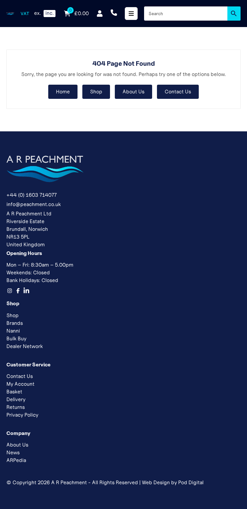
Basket (14, 392)
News (13, 452)
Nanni (13, 331)
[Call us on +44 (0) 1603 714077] (114, 13)
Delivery (15, 399)
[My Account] (99, 13)
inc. (49, 13)
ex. (37, 13)
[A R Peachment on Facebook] (18, 290)
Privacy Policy (22, 415)
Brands (14, 323)
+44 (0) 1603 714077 (31, 195)
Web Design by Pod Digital (173, 482)
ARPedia (16, 460)
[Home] (10, 13)
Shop (96, 92)
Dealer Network (24, 346)
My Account (20, 384)
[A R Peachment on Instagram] (9, 290)
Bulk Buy (16, 338)
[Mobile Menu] (131, 13)
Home (63, 92)
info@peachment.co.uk (33, 204)
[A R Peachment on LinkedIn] (26, 290)
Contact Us (178, 92)
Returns (15, 407)
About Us (133, 92)
